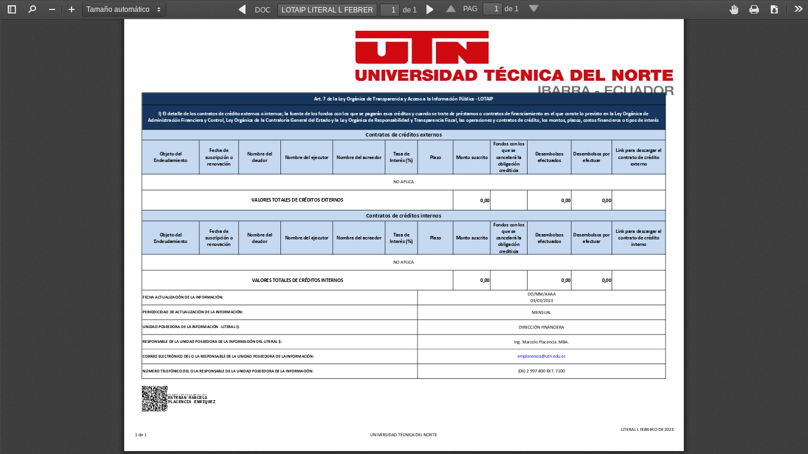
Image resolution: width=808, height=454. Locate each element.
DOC (263, 10)
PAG (470, 9)
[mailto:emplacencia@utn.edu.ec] (485, 356)
